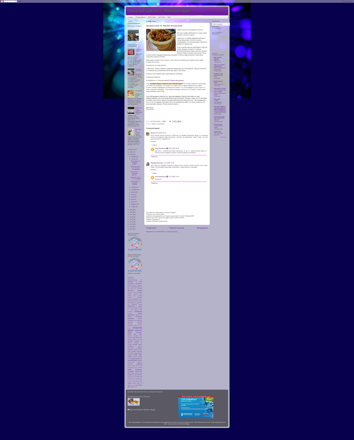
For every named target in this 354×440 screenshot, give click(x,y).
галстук (140, 299)
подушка (130, 355)
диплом (129, 302)
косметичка (138, 311)
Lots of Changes (218, 133)
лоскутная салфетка (135, 323)
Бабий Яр (130, 285)
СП (134, 365)
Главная (130, 17)
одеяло (140, 344)
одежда (135, 344)
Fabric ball (216, 60)
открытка (139, 348)
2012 (131, 226)
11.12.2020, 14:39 (169, 163)
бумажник (139, 288)
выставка (139, 297)
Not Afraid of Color (220, 88)
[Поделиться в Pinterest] (180, 121)
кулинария (139, 316)
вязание (135, 299)
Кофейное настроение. (138, 71)
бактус (135, 285)
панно (135, 349)
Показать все (223, 137)
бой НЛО (130, 288)
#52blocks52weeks (132, 280)
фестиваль (138, 371)
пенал (140, 349)
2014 (131, 221)
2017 (131, 214)
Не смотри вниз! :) (219, 84)
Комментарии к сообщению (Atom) (167, 231)
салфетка (139, 364)
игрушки (135, 308)
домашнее (133, 302)
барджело (139, 285)
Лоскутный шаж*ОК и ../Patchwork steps (159, 11)
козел (140, 309)
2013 (131, 224)
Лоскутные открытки (138, 50)
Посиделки (134, 356)
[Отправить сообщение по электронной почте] (170, 121)
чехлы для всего (132, 376)
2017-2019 (161, 17)
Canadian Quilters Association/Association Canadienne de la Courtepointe (220, 109)
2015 (131, 219)
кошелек (130, 313)
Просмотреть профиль (134, 26)
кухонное (131, 318)
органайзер (131, 346)
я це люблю (160, 124)
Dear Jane (131, 387)
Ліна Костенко (138, 320)
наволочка (130, 341)
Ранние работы (140, 17)
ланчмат (140, 318)
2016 (131, 217)
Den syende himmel (217, 58)
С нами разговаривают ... (219, 101)
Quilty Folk (217, 131)
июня (133, 197)
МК (132, 337)
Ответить (153, 141)
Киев (136, 309)
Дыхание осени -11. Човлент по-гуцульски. (135, 168)
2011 (131, 229)
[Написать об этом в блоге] (175, 121)
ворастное (130, 297)
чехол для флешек (137, 379)
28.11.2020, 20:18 (160, 133)
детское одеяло (138, 300)
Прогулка (217, 99)
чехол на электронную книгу (135, 381)
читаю (129, 383)
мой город (139, 339)
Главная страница (176, 228)
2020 (169, 17)
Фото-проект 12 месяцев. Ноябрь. (135, 162)
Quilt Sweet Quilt (219, 117)
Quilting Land (218, 74)
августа (133, 192)
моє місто (136, 337)
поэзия (140, 356)
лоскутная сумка (132, 325)
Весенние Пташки (135, 290)
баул (129, 286)
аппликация (131, 283)
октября (133, 187)
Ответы (155, 145)
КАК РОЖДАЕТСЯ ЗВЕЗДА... (219, 119)
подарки (133, 351)
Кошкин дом (218, 124)
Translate (218, 28)
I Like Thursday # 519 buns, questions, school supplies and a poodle (220, 92)
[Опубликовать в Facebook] (178, 121)
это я (132, 385)
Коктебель (130, 311)
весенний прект (132, 292)
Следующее (151, 228)
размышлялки (131, 362)
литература (131, 320)
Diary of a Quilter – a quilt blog (220, 65)
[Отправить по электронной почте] (173, 121)
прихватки (139, 358)
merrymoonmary (172, 424)
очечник (130, 349)
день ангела (131, 301)
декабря (134, 156)
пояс (129, 358)
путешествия (132, 360)
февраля (134, 204)
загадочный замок (135, 306)
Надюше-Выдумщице (177, 80)
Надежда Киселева (157, 163)
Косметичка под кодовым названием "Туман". (138, 110)
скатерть (130, 365)
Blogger (187, 424)
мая (132, 199)
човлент (154, 124)
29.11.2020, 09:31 (174, 148)
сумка (130, 369)
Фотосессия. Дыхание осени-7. (134, 173)
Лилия (153, 133)
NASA (135, 386)
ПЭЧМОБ (139, 360)
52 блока (138, 281)
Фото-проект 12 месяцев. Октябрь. (135, 183)
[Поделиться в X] (177, 121)
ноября (133, 159)
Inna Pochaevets (160, 148)
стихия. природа (138, 367)
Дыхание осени (137, 304)
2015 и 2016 (152, 17)
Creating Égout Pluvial (220, 112)
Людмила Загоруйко (133, 335)
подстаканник (138, 353)
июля (133, 194)
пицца (129, 351)
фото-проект (131, 373)
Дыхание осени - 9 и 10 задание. (136, 178)
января (133, 206)
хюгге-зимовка (138, 374)
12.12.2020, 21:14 (174, 176)
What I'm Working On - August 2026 (220, 68)
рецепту (163, 65)
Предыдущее (202, 228)
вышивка (130, 299)
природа (132, 358)
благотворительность (136, 287)
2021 (131, 152)
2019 (131, 209)
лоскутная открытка (135, 322)
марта (133, 201)
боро (135, 288)
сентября (134, 189)
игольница (130, 307)
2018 (131, 212)
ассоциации (139, 283)
